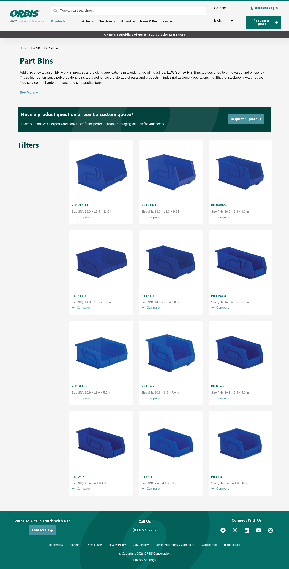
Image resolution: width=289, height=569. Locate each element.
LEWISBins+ (37, 48)
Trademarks (56, 545)
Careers (220, 8)
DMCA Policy (141, 545)
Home (23, 48)
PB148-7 (147, 296)
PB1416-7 (79, 296)
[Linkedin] (246, 530)
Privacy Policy (117, 545)
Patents (74, 545)
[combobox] (128, 11)
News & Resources (154, 21)
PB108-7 (147, 386)
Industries (82, 21)
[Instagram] (270, 530)
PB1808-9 (218, 205)
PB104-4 (78, 477)
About (126, 21)
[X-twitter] (235, 530)
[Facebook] (223, 530)
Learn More (177, 34)
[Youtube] (258, 530)
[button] (81, 217)
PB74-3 (147, 477)
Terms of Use (94, 545)
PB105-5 (217, 386)
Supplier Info (209, 545)
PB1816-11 (80, 205)
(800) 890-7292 (144, 530)
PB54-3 (216, 477)
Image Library (232, 545)
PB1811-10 (149, 205)
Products (58, 21)
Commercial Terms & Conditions (175, 545)
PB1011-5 (79, 386)
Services (105, 21)
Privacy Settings (144, 560)
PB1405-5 (218, 296)
